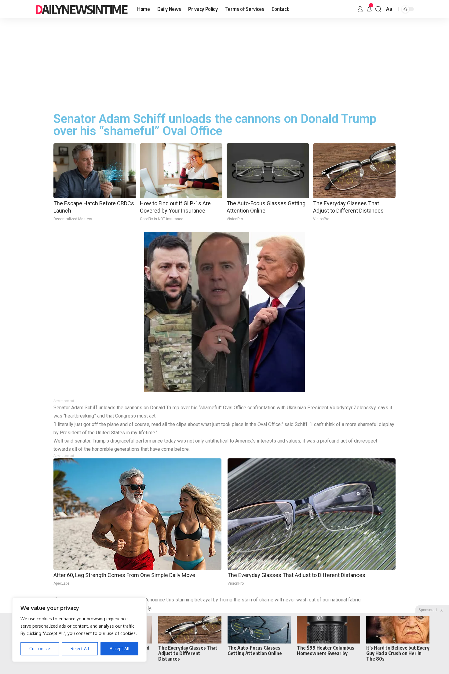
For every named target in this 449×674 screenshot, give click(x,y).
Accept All (120, 648)
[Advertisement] (224, 64)
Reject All (80, 648)
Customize (39, 648)
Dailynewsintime (81, 9)
